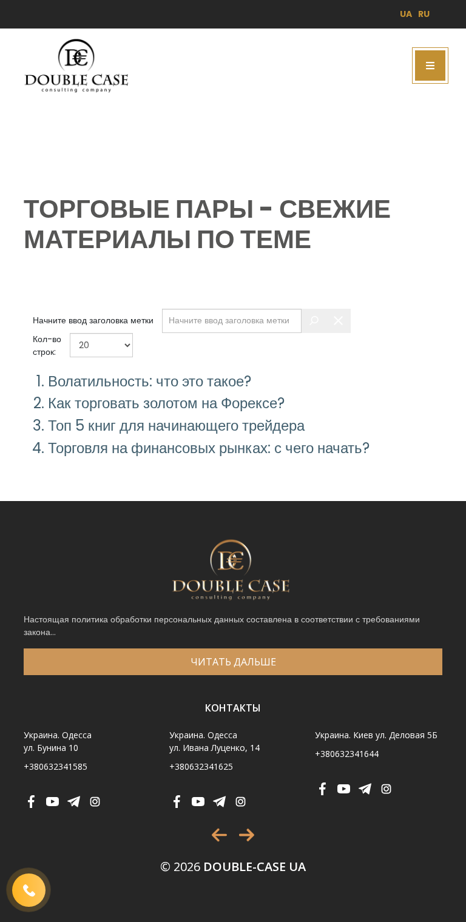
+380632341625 (201, 766)
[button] (219, 835)
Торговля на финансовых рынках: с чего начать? (209, 448)
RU (424, 14)
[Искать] (314, 321)
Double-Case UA (233, 866)
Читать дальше (233, 661)
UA (406, 14)
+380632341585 (55, 766)
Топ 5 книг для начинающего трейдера (176, 426)
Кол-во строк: (47, 345)
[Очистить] (338, 321)
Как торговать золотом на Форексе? (166, 403)
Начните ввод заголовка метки (94, 320)
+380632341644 (347, 753)
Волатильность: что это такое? (149, 381)
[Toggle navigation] (430, 65)
